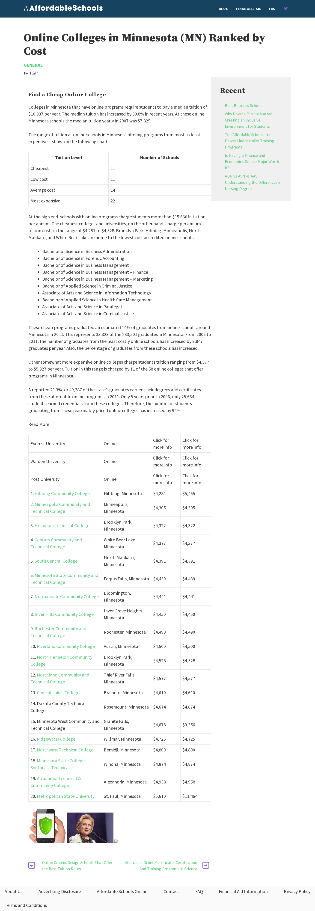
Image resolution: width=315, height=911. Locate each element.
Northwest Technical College (65, 750)
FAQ (272, 9)
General (33, 65)
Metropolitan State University (66, 796)
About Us (13, 891)
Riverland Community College (66, 646)
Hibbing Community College (62, 493)
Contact (171, 891)
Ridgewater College (56, 739)
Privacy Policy (297, 891)
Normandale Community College (67, 596)
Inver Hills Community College (64, 614)
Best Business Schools (244, 105)
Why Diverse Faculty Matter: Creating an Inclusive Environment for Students (249, 120)
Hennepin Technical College (62, 525)
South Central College (56, 561)
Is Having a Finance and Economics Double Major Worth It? (252, 161)
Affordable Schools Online (122, 891)
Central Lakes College (58, 692)
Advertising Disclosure (60, 891)
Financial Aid (249, 9)
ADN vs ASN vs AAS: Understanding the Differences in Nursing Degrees (253, 182)
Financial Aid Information (243, 891)
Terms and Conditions (26, 905)
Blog (224, 9)
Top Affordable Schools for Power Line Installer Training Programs (249, 141)
